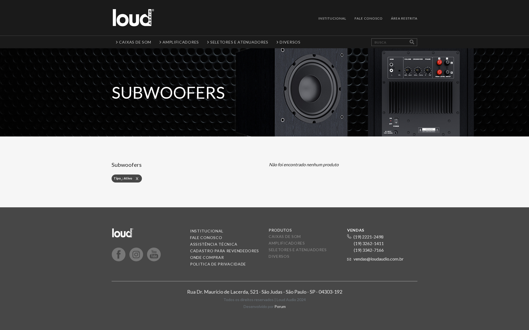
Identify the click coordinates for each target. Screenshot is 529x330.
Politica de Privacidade (218, 264)
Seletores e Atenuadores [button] (239, 42)
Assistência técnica (213, 244)
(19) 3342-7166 (369, 250)
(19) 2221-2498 (368, 236)
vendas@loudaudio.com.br (378, 258)
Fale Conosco (369, 18)
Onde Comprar (207, 257)
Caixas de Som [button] (135, 42)
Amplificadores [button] (181, 42)
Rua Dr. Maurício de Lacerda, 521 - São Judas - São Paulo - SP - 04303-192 (264, 292)
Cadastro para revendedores (224, 250)
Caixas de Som (285, 236)
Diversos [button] (290, 42)
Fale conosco (206, 237)
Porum (280, 306)
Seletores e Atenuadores (298, 249)
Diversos (279, 256)
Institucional (332, 18)
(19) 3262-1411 (369, 243)
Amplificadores (287, 243)
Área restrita (404, 18)
